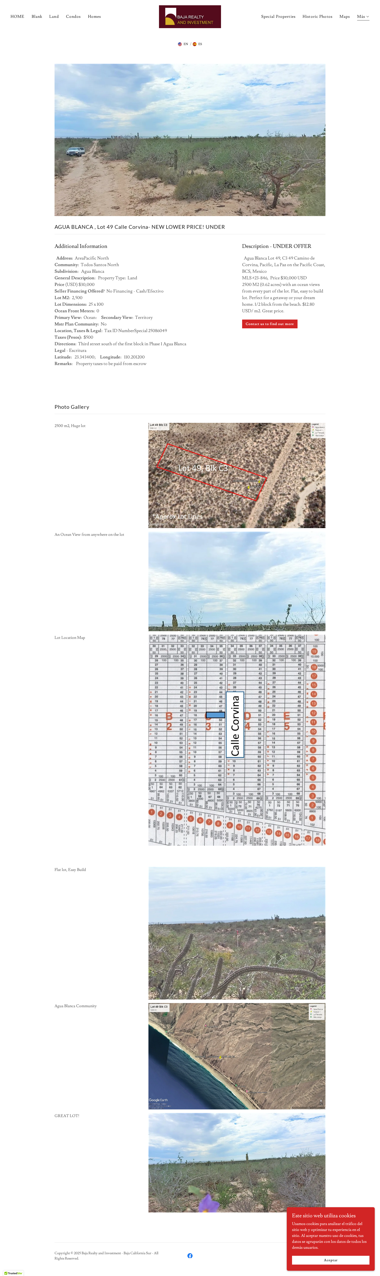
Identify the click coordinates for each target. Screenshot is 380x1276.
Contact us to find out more (270, 324)
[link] (190, 15)
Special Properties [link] (278, 16)
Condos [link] (73, 16)
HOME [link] (18, 16)
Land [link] (54, 16)
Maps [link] (345, 16)
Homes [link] (94, 16)
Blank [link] (37, 16)
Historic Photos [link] (317, 16)
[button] (363, 17)
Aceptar (331, 1260)
